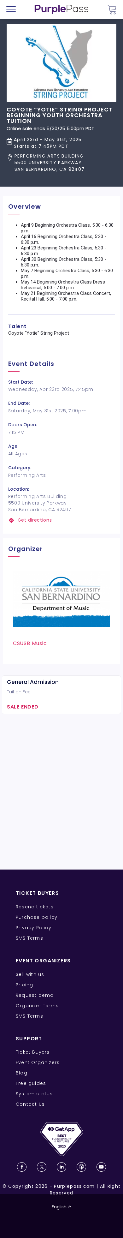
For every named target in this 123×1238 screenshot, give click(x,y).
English (59, 1207)
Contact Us (30, 1104)
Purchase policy (36, 917)
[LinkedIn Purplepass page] (61, 1167)
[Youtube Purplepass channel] (101, 1167)
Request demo (35, 995)
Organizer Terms (37, 1005)
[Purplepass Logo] (61, 9)
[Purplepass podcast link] (81, 1167)
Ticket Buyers (33, 1052)
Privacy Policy (33, 927)
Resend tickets (35, 907)
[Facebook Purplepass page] (21, 1167)
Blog (21, 1073)
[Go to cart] (112, 9)
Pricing (24, 985)
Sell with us (30, 974)
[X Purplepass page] (41, 1167)
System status (34, 1094)
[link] (61, 520)
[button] (61, 163)
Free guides (31, 1083)
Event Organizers (38, 1062)
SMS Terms (29, 938)
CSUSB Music (30, 643)
